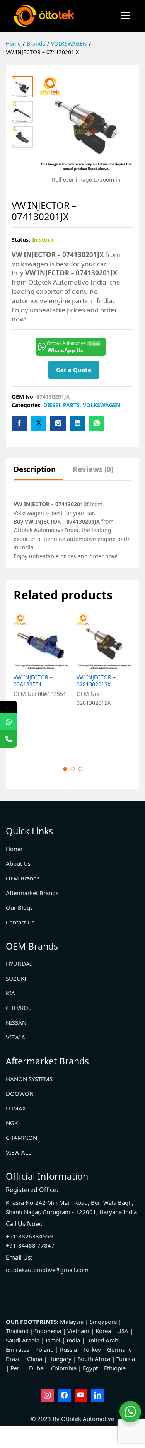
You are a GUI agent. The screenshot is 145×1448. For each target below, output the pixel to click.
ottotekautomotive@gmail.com (47, 1270)
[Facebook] (64, 1395)
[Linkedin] (97, 1395)
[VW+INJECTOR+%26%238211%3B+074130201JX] (38, 423)
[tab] (38, 473)
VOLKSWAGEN (101, 405)
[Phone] (8, 739)
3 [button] (80, 769)
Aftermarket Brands (32, 893)
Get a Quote (73, 370)
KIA (10, 993)
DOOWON (20, 1093)
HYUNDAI (19, 963)
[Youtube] (81, 1395)
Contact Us (20, 922)
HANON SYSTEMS (29, 1079)
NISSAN (16, 1022)
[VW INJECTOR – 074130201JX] (19, 423)
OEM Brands (22, 878)
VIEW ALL (18, 1037)
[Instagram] (47, 1395)
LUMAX (16, 1108)
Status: (21, 239)
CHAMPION (21, 1137)
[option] (41, 683)
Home (14, 849)
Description (35, 469)
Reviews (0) (93, 469)
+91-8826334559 (29, 1236)
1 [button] (65, 769)
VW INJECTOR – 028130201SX (96, 681)
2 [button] (73, 769)
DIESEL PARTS (61, 405)
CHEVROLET (22, 1007)
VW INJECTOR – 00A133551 (33, 681)
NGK (12, 1123)
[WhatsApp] (8, 721)
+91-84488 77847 (30, 1245)
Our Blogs (19, 907)
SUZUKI (16, 978)
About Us (18, 863)
